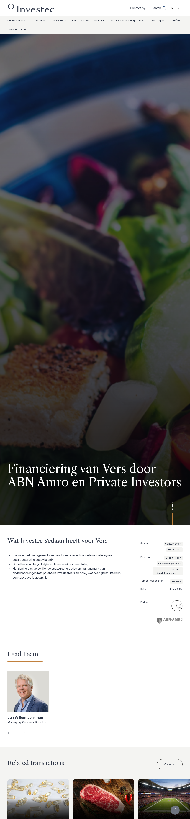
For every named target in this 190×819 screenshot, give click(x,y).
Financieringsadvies (169, 563)
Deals (74, 20)
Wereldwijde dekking (122, 20)
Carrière (175, 20)
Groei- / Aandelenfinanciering (169, 571)
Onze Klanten (37, 20)
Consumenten (173, 543)
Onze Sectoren (58, 20)
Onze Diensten (16, 20)
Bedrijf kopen (173, 557)
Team (142, 20)
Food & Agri (174, 549)
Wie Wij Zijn (159, 20)
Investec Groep (18, 29)
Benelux (176, 581)
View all (169, 764)
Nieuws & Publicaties (93, 20)
